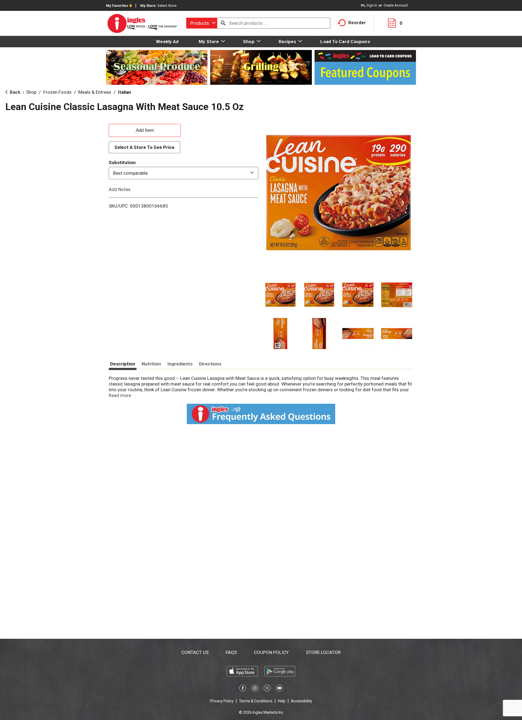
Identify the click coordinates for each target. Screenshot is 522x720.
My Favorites (117, 6)
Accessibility (301, 701)
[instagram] (254, 689)
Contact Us (195, 652)
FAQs (231, 652)
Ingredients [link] (179, 364)
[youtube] (279, 689)
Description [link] (122, 364)
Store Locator (323, 652)
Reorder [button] (357, 22)
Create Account (396, 5)
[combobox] (201, 23)
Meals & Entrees (94, 92)
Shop (31, 92)
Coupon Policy (271, 652)
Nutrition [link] (151, 364)
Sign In (371, 5)
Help (281, 701)
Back (14, 92)
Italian (124, 92)
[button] (280, 295)
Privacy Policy (222, 701)
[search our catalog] (223, 23)
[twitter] (267, 689)
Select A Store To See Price (144, 147)
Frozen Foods (57, 92)
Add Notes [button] (119, 189)
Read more (120, 395)
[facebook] (242, 689)
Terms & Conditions (255, 701)
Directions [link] (210, 364)
